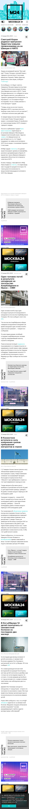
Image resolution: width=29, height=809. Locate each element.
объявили (4, 703)
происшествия (4, 381)
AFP (9, 665)
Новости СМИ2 (5, 247)
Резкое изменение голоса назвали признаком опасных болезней (16, 742)
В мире (15, 36)
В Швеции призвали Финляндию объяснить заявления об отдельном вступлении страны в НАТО (16, 205)
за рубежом (4, 220)
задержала (21, 344)
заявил (3, 137)
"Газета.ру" (4, 82)
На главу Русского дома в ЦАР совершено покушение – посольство (17, 372)
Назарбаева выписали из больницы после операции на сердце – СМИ (17, 558)
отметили (14, 149)
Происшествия (17, 273)
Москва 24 (14, 22)
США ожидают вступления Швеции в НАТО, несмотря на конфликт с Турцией (17, 211)
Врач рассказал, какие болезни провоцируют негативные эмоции (17, 748)
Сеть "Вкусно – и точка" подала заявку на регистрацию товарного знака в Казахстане (17, 552)
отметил (14, 165)
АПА (2, 319)
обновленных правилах (20, 511)
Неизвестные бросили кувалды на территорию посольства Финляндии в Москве (17, 366)
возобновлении (6, 540)
